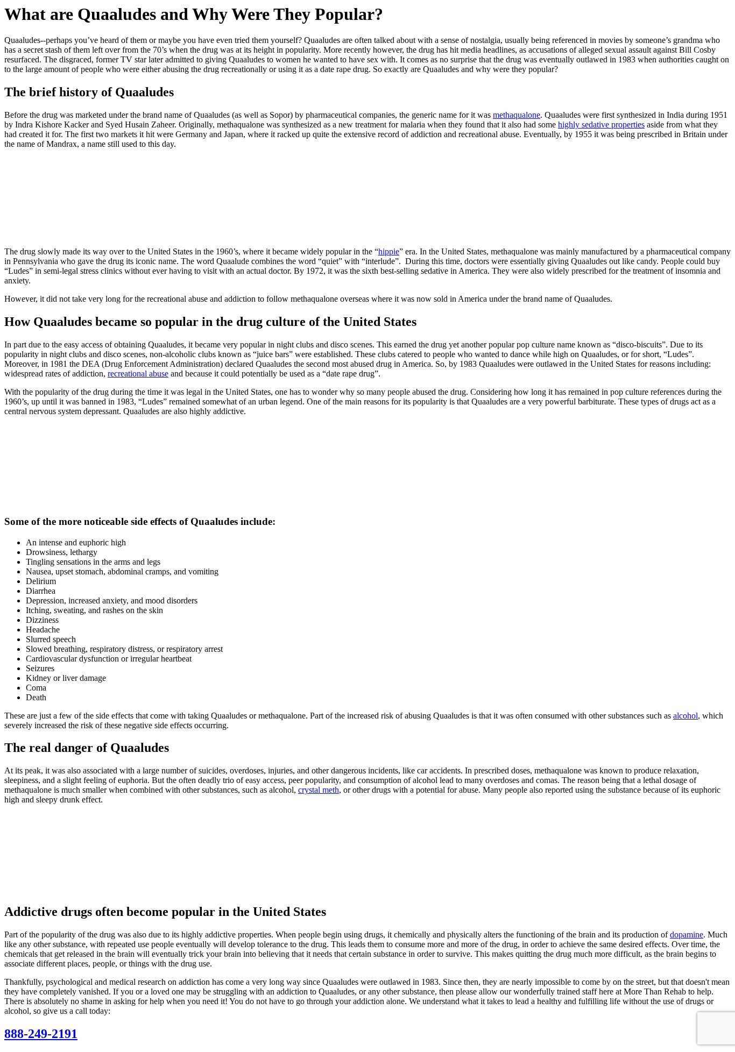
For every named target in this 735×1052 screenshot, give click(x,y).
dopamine (686, 934)
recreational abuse (138, 373)
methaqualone (516, 114)
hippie (388, 251)
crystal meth (318, 789)
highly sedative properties (601, 124)
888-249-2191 (40, 1034)
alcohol (685, 715)
